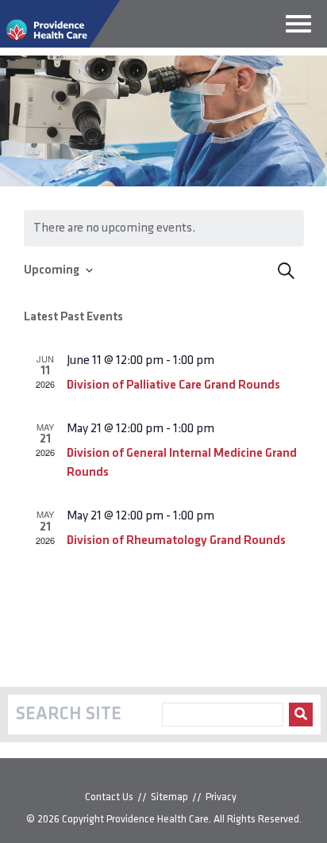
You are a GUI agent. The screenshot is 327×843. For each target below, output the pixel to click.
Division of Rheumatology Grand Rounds (176, 541)
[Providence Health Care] (60, 44)
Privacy (221, 797)
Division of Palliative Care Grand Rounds (173, 385)
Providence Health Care (157, 819)
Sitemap (169, 797)
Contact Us (109, 797)
